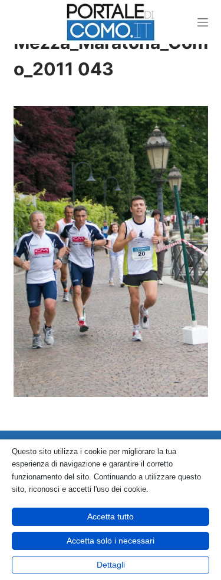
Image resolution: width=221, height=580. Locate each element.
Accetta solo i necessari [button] (110, 540)
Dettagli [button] (111, 564)
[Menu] (202, 22)
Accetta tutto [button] (110, 516)
